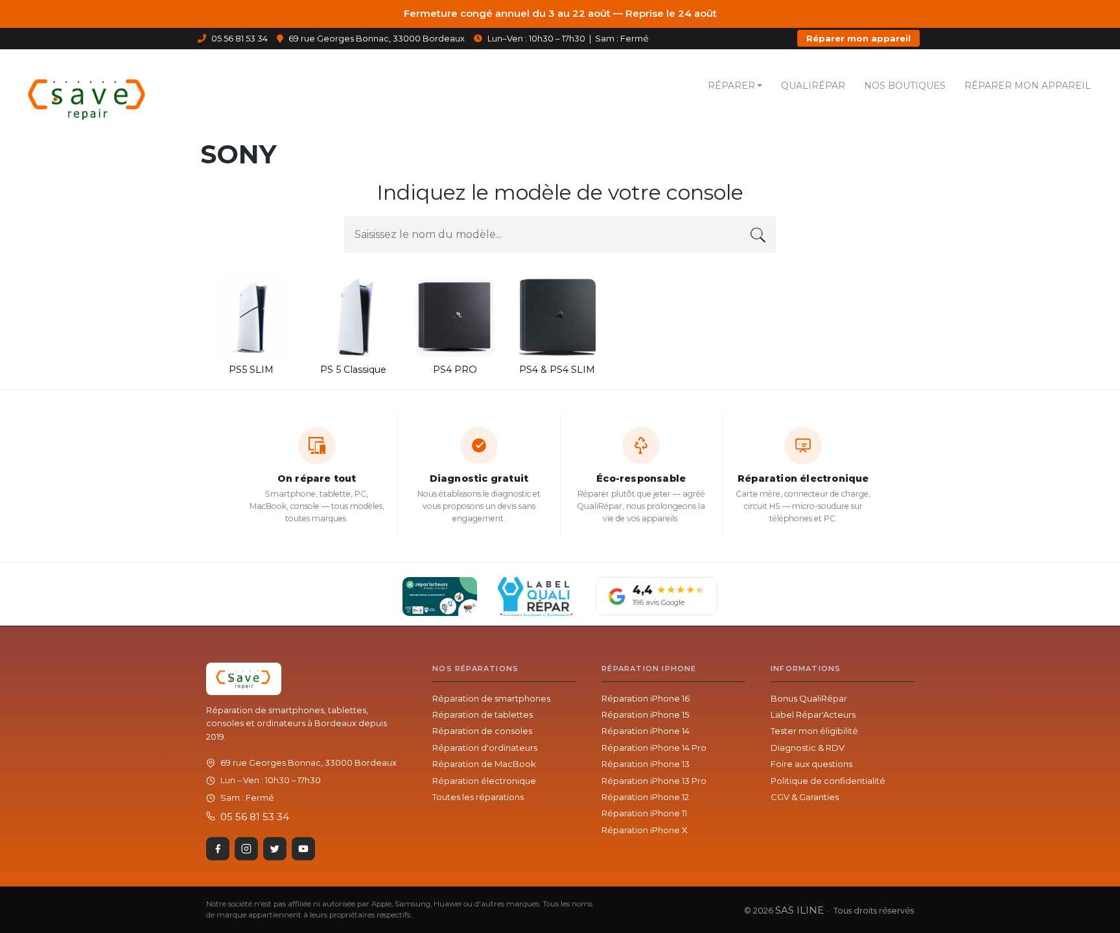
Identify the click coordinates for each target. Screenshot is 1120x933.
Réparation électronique (484, 780)
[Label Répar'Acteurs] (439, 596)
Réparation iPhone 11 (644, 813)
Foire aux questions (811, 764)
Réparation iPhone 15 (645, 714)
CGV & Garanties (805, 797)
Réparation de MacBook (484, 764)
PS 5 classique (353, 369)
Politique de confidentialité (828, 780)
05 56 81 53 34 (238, 38)
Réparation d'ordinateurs (484, 747)
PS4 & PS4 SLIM (557, 369)
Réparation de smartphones (491, 698)
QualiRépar (813, 85)
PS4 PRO (455, 369)
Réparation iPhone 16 (645, 698)
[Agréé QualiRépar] (536, 596)
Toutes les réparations (478, 797)
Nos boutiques (905, 85)
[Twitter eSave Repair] (274, 848)
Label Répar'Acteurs (813, 714)
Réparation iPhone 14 (645, 731)
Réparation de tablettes (482, 714)
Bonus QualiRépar (809, 698)
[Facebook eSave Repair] (217, 848)
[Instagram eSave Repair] (246, 848)
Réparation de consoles (482, 731)
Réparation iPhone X (644, 830)
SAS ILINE (799, 910)
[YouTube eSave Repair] (303, 848)
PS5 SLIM (251, 369)
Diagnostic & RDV (808, 747)
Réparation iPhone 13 (645, 764)
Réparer (731, 85)
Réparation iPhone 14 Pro (653, 747)
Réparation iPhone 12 (645, 797)
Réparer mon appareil (858, 38)
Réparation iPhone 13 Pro (653, 780)
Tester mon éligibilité (814, 731)
